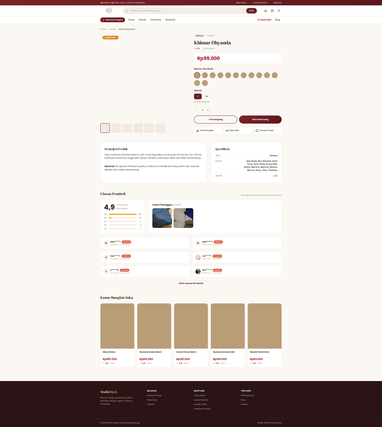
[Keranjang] (272, 11)
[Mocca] (267, 75)
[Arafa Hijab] (109, 11)
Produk (112, 29)
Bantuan (278, 2)
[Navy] (275, 75)
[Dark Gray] (213, 75)
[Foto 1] (105, 128)
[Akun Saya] (279, 11)
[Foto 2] (116, 128)
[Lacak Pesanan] (266, 11)
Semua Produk (154, 395)
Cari (251, 10)
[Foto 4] (138, 128)
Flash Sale (152, 399)
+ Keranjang (216, 119)
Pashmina (156, 19)
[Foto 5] (149, 128)
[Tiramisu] (205, 83)
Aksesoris (170, 19)
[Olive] (197, 83)
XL (207, 96)
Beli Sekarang (260, 119)
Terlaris (150, 404)
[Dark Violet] (220, 75)
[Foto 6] (160, 128)
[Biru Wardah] (205, 75)
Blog (277, 19)
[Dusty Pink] (228, 75)
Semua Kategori (114, 19)
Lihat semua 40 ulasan (191, 283)
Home (103, 29)
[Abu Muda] (197, 75)
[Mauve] (259, 75)
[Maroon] (244, 75)
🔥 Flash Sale (264, 19)
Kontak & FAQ (200, 404)
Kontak (244, 404)
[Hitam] (236, 75)
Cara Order (199, 395)
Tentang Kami (247, 395)
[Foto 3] (127, 128)
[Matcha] (251, 75)
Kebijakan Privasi (202, 408)
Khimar (142, 19)
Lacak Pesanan (260, 2)
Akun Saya (241, 2)
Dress (132, 19)
